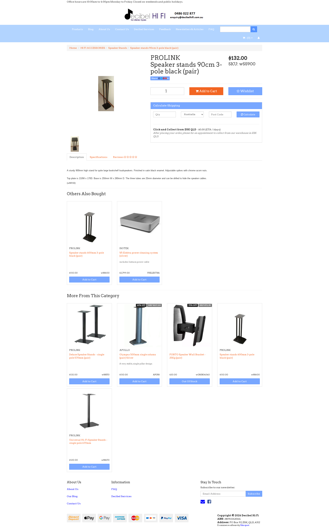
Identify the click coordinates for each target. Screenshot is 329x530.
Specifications (98, 157)
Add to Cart (208, 91)
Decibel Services (144, 29)
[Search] (253, 29)
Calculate (249, 114)
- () (248, 37)
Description (77, 157)
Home (73, 48)
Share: (154, 78)
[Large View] (75, 144)
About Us (104, 29)
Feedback (165, 29)
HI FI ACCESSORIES (93, 48)
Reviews (118, 157)
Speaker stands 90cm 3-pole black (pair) (154, 48)
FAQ (211, 29)
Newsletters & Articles (189, 29)
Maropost (244, 525)
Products (77, 29)
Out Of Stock (189, 381)
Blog (90, 29)
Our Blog (72, 496)
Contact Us (122, 29)
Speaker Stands (117, 48)
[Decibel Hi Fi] (164, 13)
